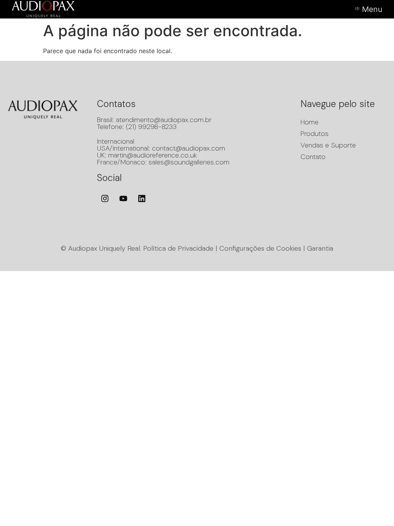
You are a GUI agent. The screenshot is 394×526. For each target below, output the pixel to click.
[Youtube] (123, 198)
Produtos (315, 133)
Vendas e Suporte (328, 145)
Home (310, 122)
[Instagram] (105, 198)
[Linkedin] (142, 198)
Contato (313, 156)
